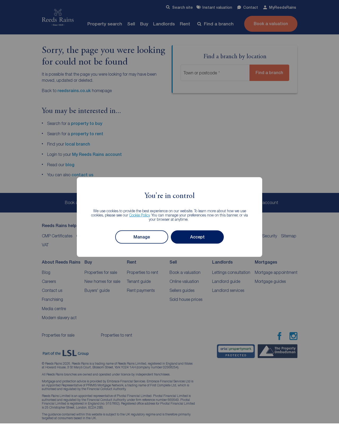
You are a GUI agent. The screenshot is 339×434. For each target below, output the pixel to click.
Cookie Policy (139, 215)
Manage (141, 236)
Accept (197, 236)
